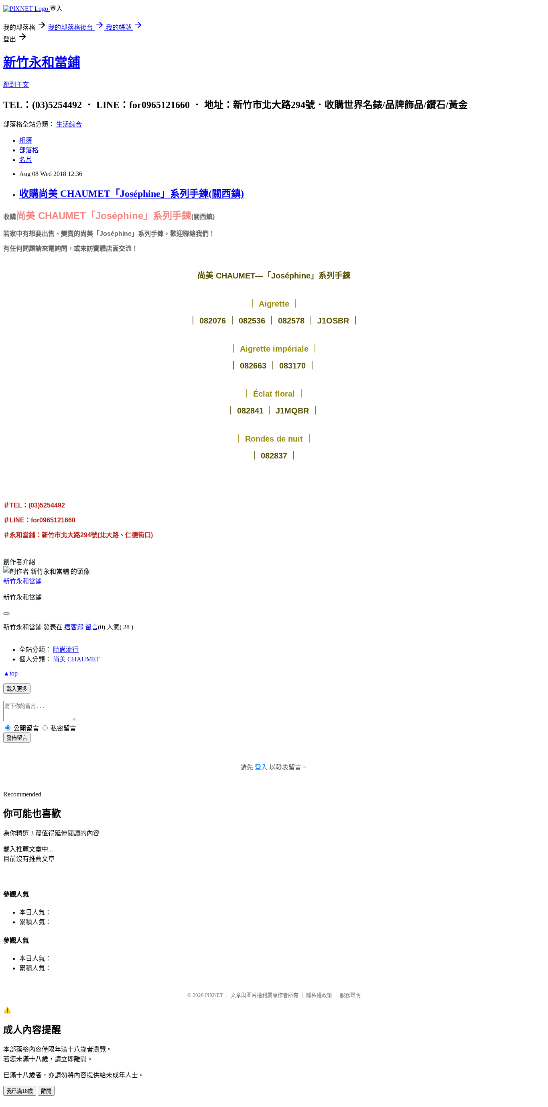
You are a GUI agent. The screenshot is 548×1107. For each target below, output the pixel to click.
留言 (91, 627)
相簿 (25, 140)
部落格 (29, 150)
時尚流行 (66, 649)
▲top (10, 673)
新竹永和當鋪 (41, 62)
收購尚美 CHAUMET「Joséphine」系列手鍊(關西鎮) (131, 193)
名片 (25, 159)
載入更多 (16, 689)
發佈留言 (16, 738)
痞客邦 (73, 627)
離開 (46, 1091)
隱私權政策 (319, 995)
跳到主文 (16, 84)
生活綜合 (69, 124)
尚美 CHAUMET (76, 659)
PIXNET (214, 995)
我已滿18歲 (19, 1091)
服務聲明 (350, 995)
